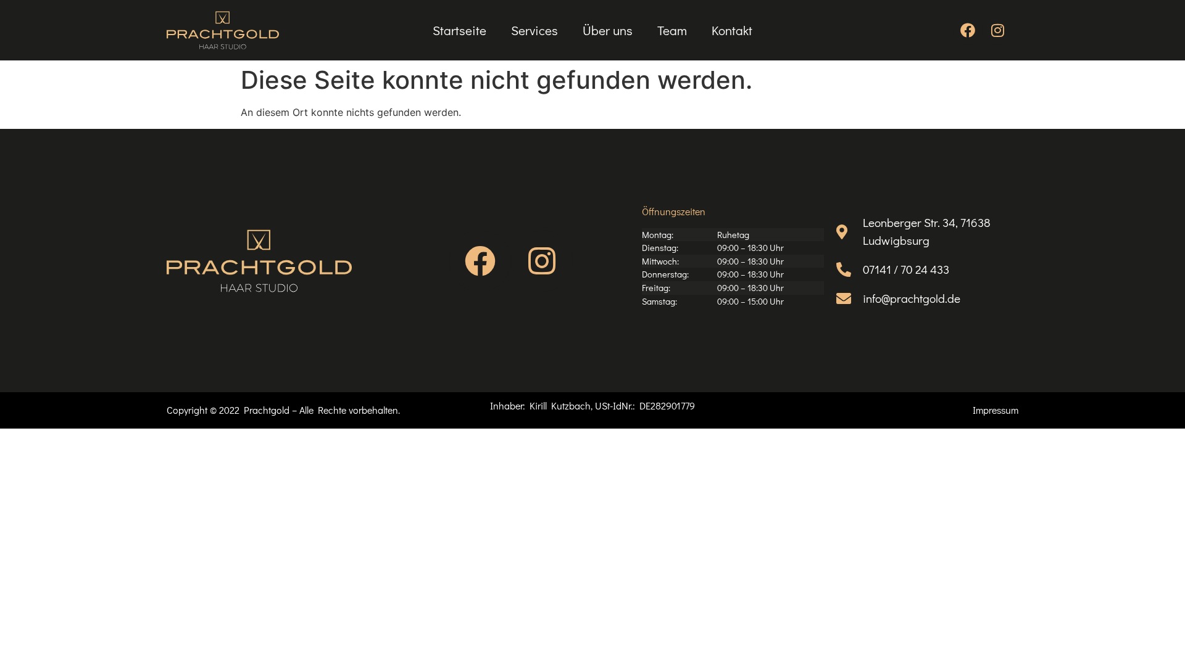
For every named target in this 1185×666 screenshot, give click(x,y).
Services (534, 30)
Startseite (459, 30)
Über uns (608, 30)
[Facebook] (968, 30)
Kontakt (732, 30)
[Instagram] (997, 30)
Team (672, 30)
